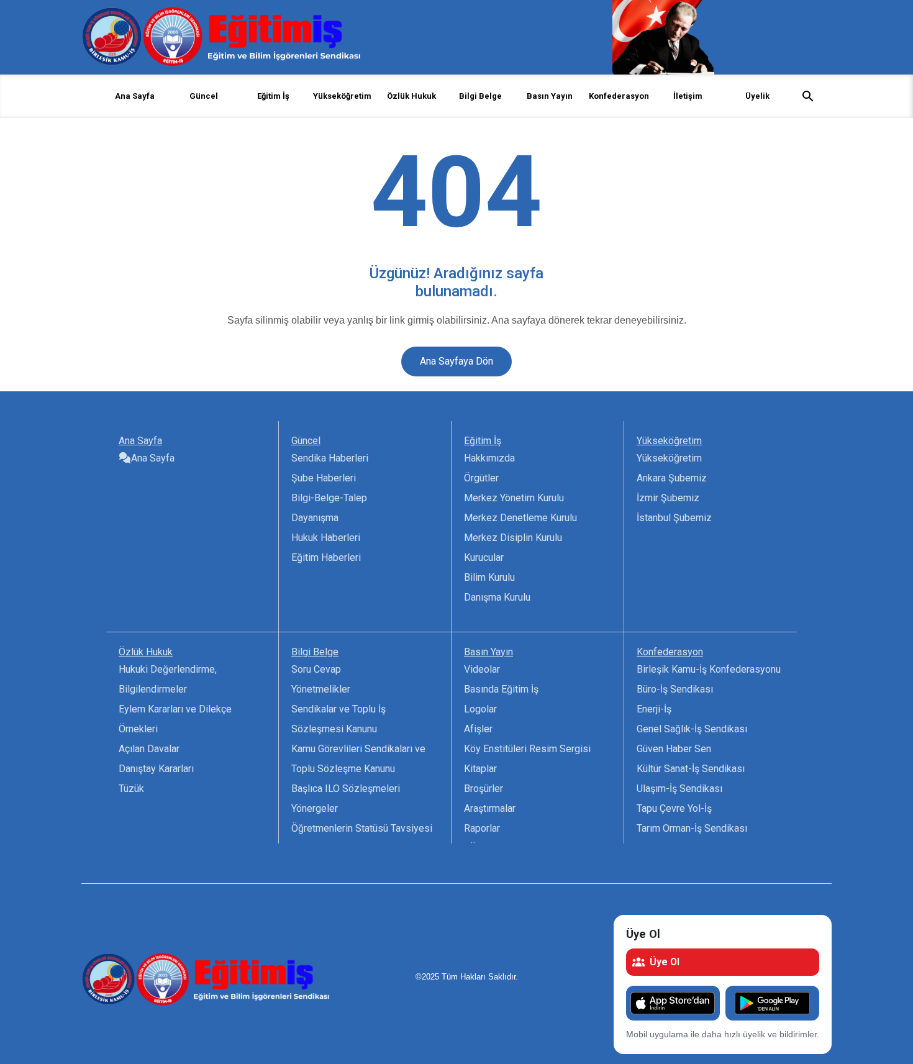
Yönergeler (314, 808)
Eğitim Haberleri (326, 557)
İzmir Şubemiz (668, 498)
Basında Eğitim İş (501, 689)
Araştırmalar (490, 808)
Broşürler (483, 788)
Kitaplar (480, 769)
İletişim (687, 96)
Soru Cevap (316, 669)
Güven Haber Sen (674, 749)
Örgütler (481, 478)
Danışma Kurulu (497, 597)
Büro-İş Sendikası (675, 689)
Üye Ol (664, 962)
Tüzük (131, 788)
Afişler (478, 729)
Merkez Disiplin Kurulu (513, 537)
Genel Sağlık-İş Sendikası (692, 729)
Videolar (482, 669)
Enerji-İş (654, 709)
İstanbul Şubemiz (674, 518)
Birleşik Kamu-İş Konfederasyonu (709, 669)
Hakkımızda (489, 458)
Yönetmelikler (320, 689)
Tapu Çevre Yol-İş (674, 808)
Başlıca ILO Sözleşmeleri (345, 788)
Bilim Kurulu (489, 577)
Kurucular (484, 557)
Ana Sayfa (135, 96)
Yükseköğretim (669, 458)
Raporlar (482, 828)
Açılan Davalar (149, 749)
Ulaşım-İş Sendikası (679, 788)
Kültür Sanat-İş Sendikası (691, 769)
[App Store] (673, 1003)
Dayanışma (314, 518)
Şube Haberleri (323, 478)
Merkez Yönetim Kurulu (514, 498)
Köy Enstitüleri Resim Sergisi (527, 749)
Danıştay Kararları (156, 769)
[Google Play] (772, 1003)
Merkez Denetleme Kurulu (520, 518)
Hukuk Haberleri (325, 537)
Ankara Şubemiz (672, 478)
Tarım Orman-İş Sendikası (692, 828)
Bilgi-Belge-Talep (329, 498)
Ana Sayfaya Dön (456, 361)
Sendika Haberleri (329, 458)
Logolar (480, 709)
